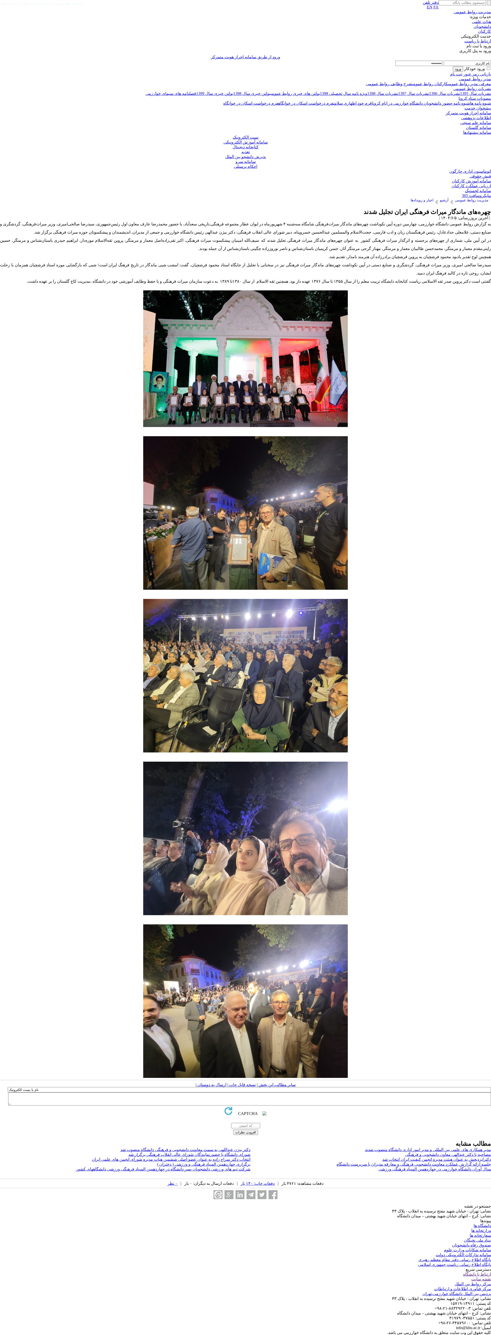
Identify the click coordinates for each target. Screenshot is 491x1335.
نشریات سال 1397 (413, 93)
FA (436, 7)
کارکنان (484, 31)
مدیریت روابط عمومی (472, 12)
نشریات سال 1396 (444, 93)
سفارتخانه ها (480, 1235)
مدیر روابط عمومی (475, 79)
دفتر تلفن (431, 2)
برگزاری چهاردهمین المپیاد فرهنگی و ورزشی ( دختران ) (203, 1164)
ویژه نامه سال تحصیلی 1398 (343, 93)
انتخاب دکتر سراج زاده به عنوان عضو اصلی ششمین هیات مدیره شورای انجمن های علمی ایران (171, 1159)
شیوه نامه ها (480, 103)
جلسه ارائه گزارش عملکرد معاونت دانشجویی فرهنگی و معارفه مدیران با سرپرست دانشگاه (414, 1164)
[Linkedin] (240, 1194)
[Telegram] (251, 1194)
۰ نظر (172, 1183)
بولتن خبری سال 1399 (214, 93)
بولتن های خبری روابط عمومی (295, 93)
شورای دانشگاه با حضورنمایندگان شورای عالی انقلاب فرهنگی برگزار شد (189, 1154)
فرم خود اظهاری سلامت (352, 103)
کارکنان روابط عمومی (430, 84)
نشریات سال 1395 (475, 93)
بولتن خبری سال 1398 (252, 93)
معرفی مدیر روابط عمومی (469, 84)
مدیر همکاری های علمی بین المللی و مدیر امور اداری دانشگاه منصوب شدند (428, 1149)
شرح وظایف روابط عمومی (389, 84)
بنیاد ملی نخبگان (477, 1240)
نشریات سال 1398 (382, 93)
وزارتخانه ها (481, 1230)
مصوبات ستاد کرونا (475, 98)
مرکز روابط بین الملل (473, 1284)
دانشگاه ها (482, 1225)
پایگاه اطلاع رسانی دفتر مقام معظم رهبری (454, 1259)
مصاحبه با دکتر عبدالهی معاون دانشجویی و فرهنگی (448, 1154)
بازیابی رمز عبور (477, 74)
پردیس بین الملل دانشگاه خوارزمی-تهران (456, 1294)
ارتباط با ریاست (477, 41)
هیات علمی (481, 21)
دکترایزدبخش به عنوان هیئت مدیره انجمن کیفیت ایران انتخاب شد (436, 1159)
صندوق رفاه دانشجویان (471, 1245)
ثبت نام (456, 74)
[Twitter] (262, 1194)
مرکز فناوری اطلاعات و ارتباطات (462, 1289)
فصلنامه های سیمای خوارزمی (171, 93)
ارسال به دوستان (211, 1084)
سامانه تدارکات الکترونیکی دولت (463, 1255)
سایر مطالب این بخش (277, 1084)
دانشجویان (482, 26)
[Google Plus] (229, 1194)
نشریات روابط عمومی (472, 88)
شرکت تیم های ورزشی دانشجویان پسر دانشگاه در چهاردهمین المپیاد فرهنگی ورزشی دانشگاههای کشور (163, 1169)
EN (429, 7)
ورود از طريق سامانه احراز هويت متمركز (245, 57)
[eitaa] (218, 1194)
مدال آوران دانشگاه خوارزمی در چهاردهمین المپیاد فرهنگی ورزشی (434, 1169)
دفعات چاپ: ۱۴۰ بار (258, 1183)
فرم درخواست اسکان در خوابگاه (305, 103)
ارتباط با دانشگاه (477, 1274)
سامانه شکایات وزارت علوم (467, 1250)
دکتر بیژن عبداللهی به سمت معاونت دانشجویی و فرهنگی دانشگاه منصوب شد (185, 1149)
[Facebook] (273, 1194)
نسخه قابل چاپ (242, 1084)
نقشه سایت (481, 1279)
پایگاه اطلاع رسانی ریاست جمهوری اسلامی (454, 1264)
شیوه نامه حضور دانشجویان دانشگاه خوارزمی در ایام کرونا (421, 103)
